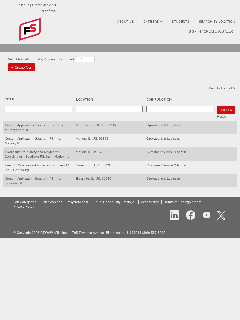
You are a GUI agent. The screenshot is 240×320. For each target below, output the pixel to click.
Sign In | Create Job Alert (37, 5)
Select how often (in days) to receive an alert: (41, 59)
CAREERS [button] (151, 21)
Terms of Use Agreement (183, 202)
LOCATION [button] (84, 99)
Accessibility (150, 202)
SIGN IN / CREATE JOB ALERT (212, 31)
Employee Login (45, 10)
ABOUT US (125, 21)
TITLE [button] (9, 99)
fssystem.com (78, 202)
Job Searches (52, 202)
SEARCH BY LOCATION (217, 21)
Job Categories (25, 202)
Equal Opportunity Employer (114, 202)
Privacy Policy (24, 206)
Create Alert (23, 67)
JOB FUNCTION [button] (159, 99)
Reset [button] (221, 116)
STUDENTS (180, 21)
